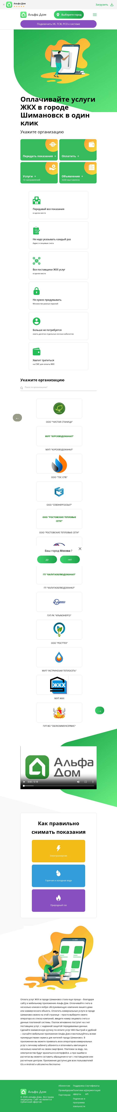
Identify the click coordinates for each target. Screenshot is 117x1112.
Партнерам (64, 1094)
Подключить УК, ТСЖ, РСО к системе (58, 24)
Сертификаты (92, 1085)
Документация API (92, 1092)
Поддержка (79, 1085)
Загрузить (102, 4)
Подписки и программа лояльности (79, 1102)
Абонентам (64, 1085)
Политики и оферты (79, 1092)
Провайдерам (65, 1090)
